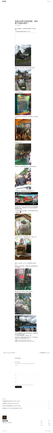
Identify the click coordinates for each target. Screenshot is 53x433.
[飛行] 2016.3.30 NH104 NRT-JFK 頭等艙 (9, 352)
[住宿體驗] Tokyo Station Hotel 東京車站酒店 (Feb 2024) (12, 408)
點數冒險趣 (4, 1)
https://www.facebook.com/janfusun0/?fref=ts (26, 341)
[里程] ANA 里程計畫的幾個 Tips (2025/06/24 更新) (11, 405)
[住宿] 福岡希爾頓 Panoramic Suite (45, 352)
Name (16, 374)
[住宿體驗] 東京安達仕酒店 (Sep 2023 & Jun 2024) (11, 401)
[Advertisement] (26, 10)
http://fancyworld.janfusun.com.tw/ (25, 340)
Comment (16, 365)
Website (16, 381)
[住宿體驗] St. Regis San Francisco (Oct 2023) (10, 403)
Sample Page (49, 1)
